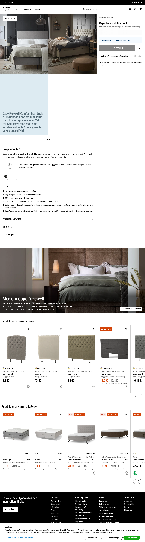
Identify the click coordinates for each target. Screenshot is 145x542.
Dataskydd (54, 516)
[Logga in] (130, 9)
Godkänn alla (132, 538)
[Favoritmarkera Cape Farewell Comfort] (139, 48)
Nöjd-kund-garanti (106, 516)
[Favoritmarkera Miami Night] (28, 414)
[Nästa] (140, 396)
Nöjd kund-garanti (10, 180)
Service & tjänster (81, 504)
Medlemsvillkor (129, 504)
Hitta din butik (80, 501)
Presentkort (79, 516)
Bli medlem (10, 509)
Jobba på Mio (56, 504)
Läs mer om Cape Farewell (131, 309)
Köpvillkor (79, 522)
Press (53, 510)
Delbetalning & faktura (83, 513)
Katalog (126, 507)
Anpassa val (92, 538)
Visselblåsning (56, 522)
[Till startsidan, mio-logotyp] (6, 9)
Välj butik (137, 56)
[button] (24, 44)
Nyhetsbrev (128, 510)
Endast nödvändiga (112, 538)
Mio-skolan (55, 519)
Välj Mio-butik (136, 2)
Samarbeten (55, 513)
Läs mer (30, 167)
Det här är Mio (56, 501)
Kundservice (103, 501)
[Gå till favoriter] (135, 9)
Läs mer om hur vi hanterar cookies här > (19, 538)
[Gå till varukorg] (140, 9)
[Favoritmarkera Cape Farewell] (28, 329)
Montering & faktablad (107, 519)
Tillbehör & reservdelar (107, 507)
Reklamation (104, 504)
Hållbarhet (55, 507)
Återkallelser (104, 510)
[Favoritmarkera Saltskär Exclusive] (126, 414)
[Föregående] (135, 396)
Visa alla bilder (9, 18)
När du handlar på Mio (83, 519)
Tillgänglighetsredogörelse (109, 522)
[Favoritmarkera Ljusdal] (61, 414)
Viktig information (106, 513)
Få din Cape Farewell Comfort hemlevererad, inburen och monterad (122, 63)
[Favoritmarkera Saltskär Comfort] (93, 414)
